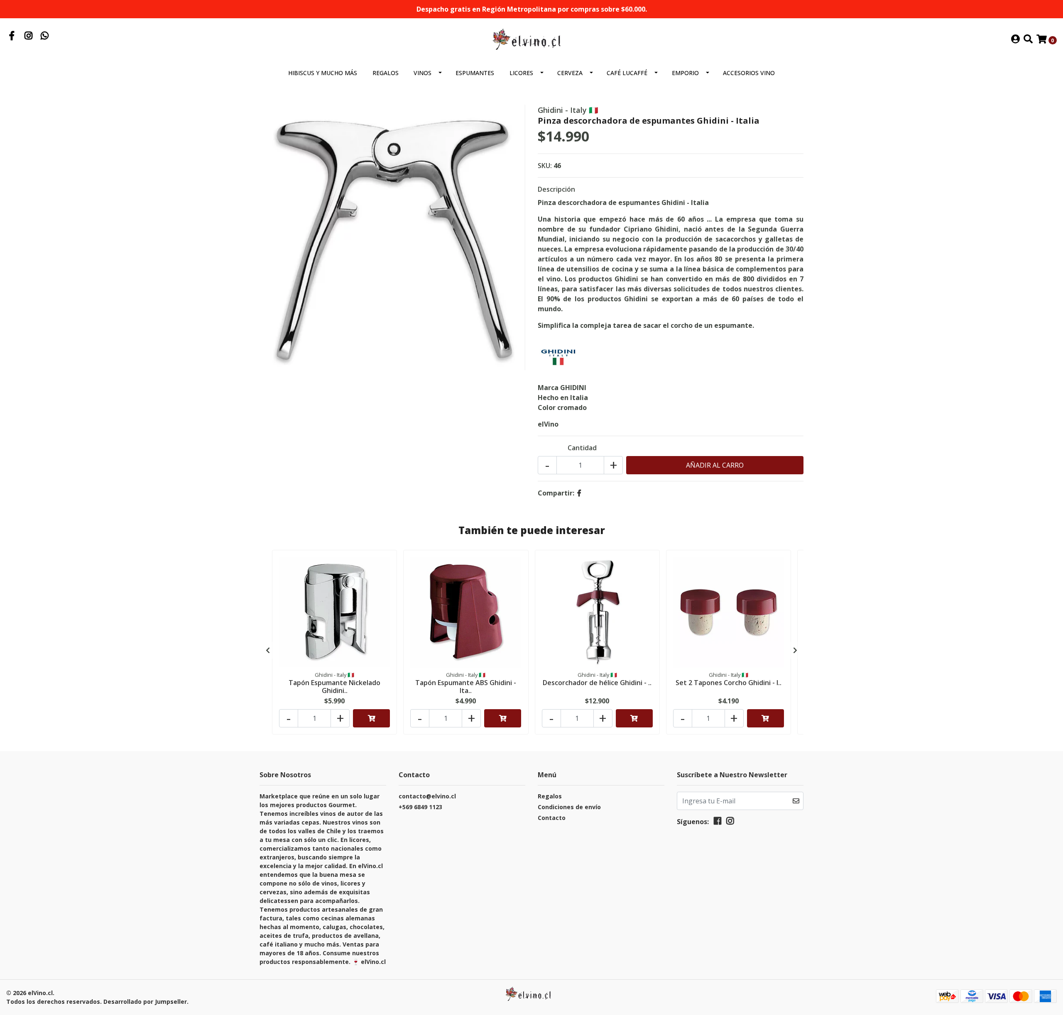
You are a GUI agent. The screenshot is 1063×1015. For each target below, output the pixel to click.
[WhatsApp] (45, 36)
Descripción (556, 189)
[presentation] (268, 650)
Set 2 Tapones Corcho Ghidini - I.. (728, 682)
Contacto (552, 818)
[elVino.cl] (531, 39)
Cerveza (570, 73)
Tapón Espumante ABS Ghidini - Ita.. (465, 686)
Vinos (422, 73)
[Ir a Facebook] (12, 36)
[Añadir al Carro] (371, 718)
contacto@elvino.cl (427, 796)
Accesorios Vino (749, 73)
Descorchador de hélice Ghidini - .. (597, 682)
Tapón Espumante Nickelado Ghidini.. (334, 686)
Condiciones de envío (569, 807)
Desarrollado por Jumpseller (145, 1001)
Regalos (385, 73)
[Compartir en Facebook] (579, 493)
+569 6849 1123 (420, 807)
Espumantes (475, 73)
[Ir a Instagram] (28, 36)
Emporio (685, 73)
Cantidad (582, 447)
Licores (521, 73)
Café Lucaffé (627, 73)
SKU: (545, 165)
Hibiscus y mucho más (322, 73)
